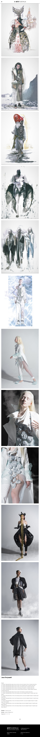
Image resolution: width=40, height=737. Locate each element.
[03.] (20, 138)
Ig (22, 733)
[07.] (20, 359)
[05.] (20, 246)
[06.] (20, 301)
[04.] (20, 192)
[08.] (20, 418)
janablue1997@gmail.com (9, 712)
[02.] (20, 84)
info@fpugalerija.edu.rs (25, 728)
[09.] (20, 475)
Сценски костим (8, 710)
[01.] (20, 29)
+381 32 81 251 (24, 729)
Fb (21, 733)
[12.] (20, 648)
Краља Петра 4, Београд (11, 732)
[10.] (20, 533)
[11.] (20, 590)
